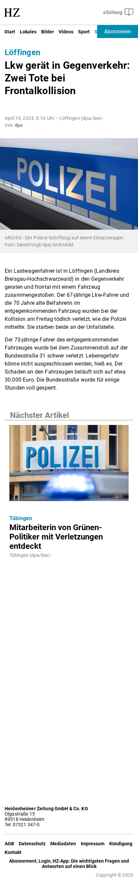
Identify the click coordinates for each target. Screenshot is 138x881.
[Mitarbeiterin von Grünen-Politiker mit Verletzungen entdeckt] (69, 465)
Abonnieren (117, 31)
